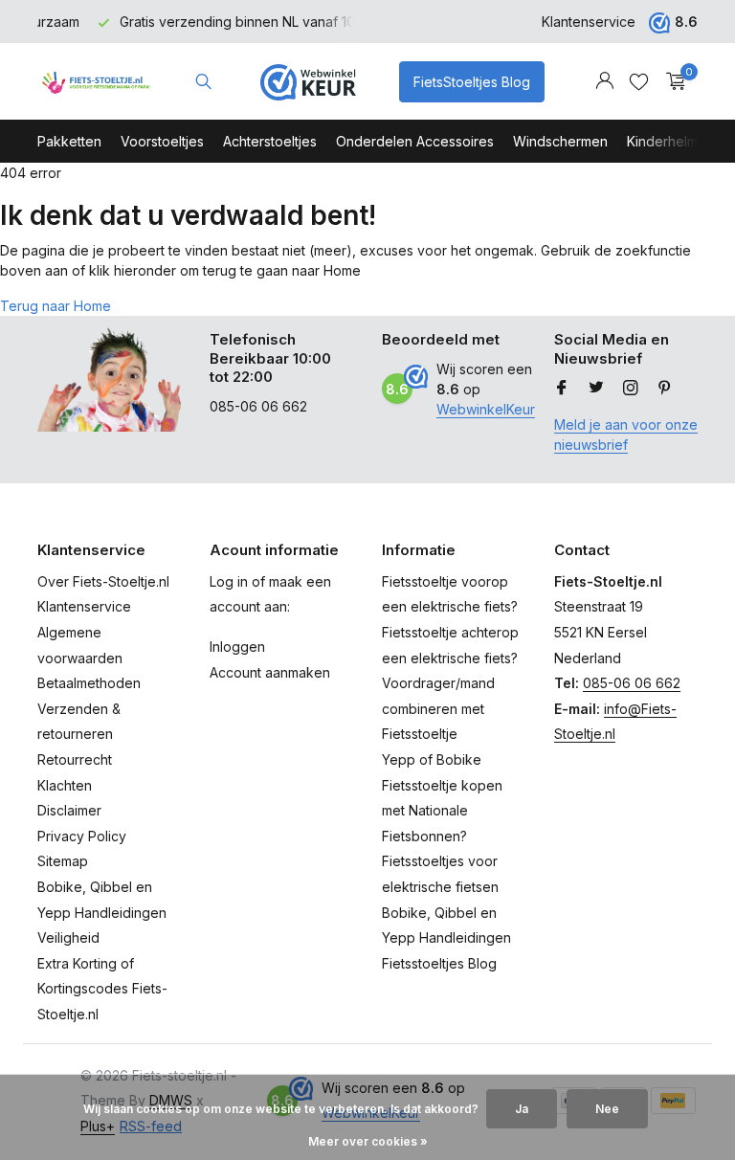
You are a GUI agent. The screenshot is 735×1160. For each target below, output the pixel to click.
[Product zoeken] (203, 81)
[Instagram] (630, 388)
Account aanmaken (270, 672)
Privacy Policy (81, 836)
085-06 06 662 (631, 683)
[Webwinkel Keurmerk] (308, 81)
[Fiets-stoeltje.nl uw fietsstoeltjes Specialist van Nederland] (97, 81)
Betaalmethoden (89, 683)
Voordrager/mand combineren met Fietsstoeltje (438, 708)
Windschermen (560, 141)
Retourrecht (74, 759)
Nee (607, 1109)
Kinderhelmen (670, 141)
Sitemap (62, 861)
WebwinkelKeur (485, 409)
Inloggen (237, 646)
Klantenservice (588, 21)
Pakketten (69, 141)
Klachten (64, 785)
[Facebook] (561, 388)
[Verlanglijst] (639, 81)
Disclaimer (69, 810)
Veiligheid (68, 937)
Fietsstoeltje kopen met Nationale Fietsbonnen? (442, 810)
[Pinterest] (665, 388)
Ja (521, 1109)
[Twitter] (596, 388)
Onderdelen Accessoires (415, 141)
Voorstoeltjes (162, 141)
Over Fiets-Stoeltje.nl (103, 581)
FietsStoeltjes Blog (471, 82)
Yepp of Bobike (431, 759)
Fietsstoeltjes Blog (439, 963)
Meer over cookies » (368, 1141)
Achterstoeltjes (270, 141)
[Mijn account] (604, 81)
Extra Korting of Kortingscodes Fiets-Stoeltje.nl (102, 988)
